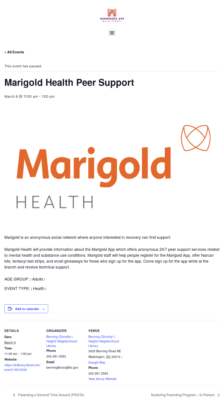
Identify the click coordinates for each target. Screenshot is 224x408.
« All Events (14, 51)
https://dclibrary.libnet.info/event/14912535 (22, 367)
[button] (112, 32)
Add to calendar (27, 309)
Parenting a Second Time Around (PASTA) (50, 394)
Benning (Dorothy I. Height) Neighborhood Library (61, 341)
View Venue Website (102, 379)
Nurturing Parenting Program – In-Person (183, 394)
